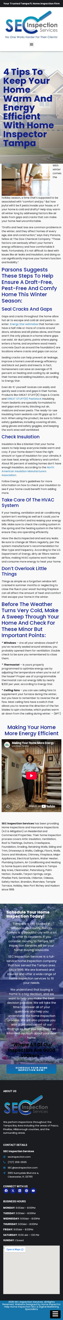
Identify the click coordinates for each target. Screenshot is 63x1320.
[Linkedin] (20, 1191)
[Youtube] (33, 1191)
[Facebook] (6, 1191)
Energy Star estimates (24, 324)
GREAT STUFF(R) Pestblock (24, 399)
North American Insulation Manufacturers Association (28, 471)
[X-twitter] (13, 1191)
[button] (31, 44)
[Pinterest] (26, 1191)
